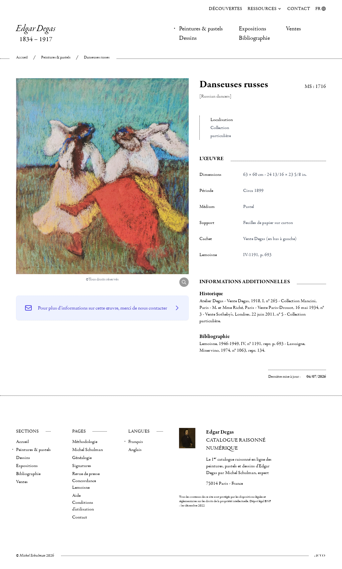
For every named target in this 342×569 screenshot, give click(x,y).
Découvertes (225, 9)
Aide (76, 495)
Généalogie (82, 458)
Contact (298, 9)
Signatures (81, 466)
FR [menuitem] (318, 9)
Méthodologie (84, 442)
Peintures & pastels (201, 28)
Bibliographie (254, 38)
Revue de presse (86, 474)
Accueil (22, 57)
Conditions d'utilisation (83, 505)
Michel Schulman (87, 450)
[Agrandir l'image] (184, 282)
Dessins (188, 38)
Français (135, 442)
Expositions (252, 28)
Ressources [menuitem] (262, 9)
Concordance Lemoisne (84, 484)
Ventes (293, 28)
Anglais (135, 450)
